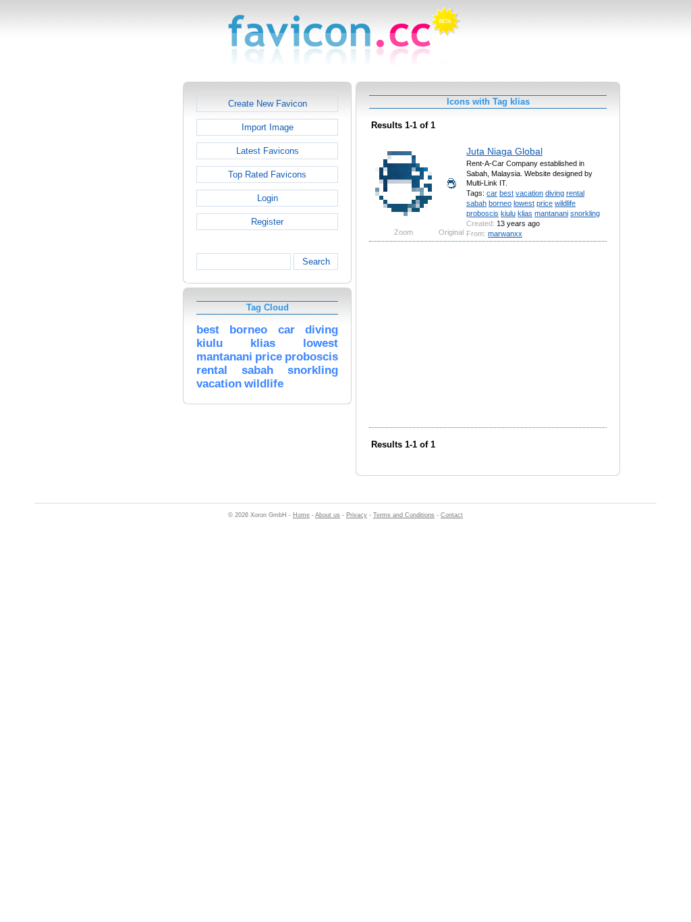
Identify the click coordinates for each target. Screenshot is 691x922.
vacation (529, 193)
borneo (500, 203)
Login (267, 198)
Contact (452, 515)
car (492, 193)
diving (554, 193)
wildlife (565, 203)
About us (327, 515)
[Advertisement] (125, 284)
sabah (476, 203)
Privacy (356, 515)
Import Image (268, 127)
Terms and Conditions (404, 515)
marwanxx (505, 233)
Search (316, 261)
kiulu (508, 213)
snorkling (585, 213)
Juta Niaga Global (504, 151)
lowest (524, 203)
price (544, 203)
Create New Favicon (267, 104)
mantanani (551, 213)
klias (525, 213)
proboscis (482, 213)
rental (575, 193)
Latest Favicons (267, 151)
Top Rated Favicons (267, 174)
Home (301, 515)
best (506, 193)
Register (267, 222)
